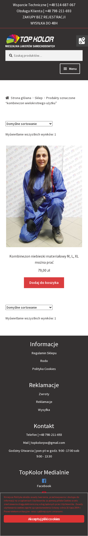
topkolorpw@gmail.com (48, 443)
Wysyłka (44, 410)
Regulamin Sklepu (44, 353)
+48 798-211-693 (50, 435)
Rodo (44, 361)
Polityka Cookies (44, 369)
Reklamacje (44, 402)
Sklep (39, 98)
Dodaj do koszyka (44, 282)
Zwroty (44, 394)
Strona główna (21, 98)
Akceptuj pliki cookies (44, 518)
